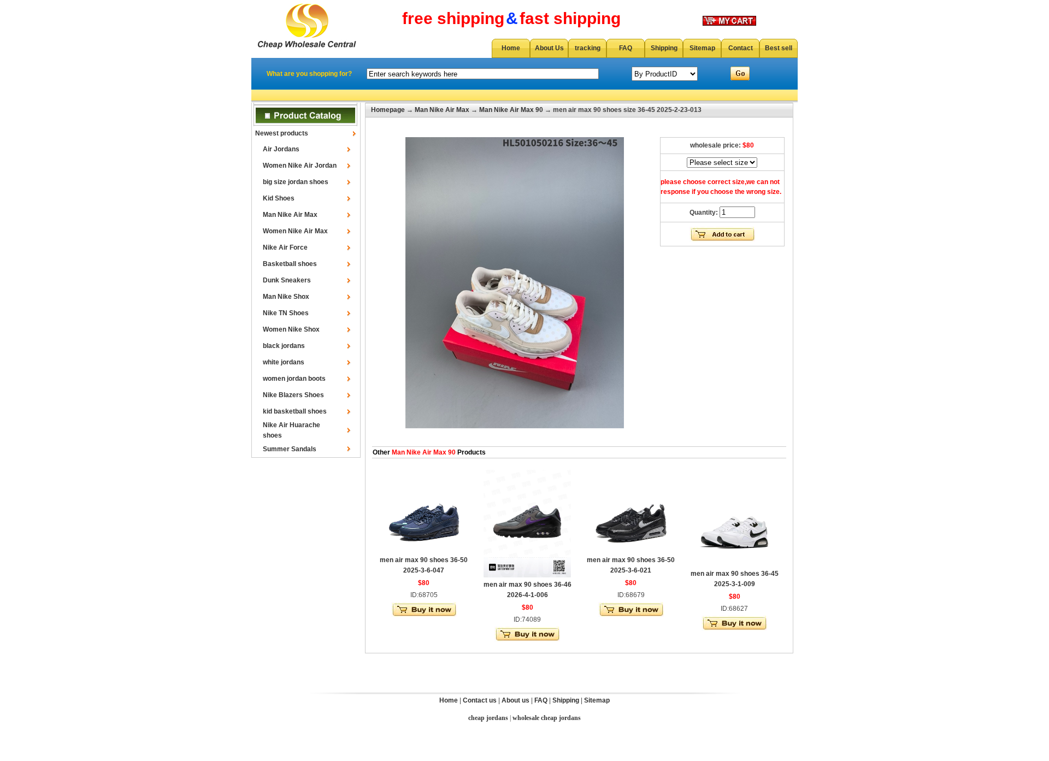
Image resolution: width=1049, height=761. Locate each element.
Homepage (388, 110)
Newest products (281, 133)
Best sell (778, 48)
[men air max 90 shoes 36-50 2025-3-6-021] (631, 550)
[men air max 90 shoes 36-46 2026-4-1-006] (527, 575)
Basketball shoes (290, 264)
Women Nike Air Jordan (300, 165)
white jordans (283, 362)
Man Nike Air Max (290, 215)
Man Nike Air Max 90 (511, 110)
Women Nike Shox (291, 329)
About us (515, 700)
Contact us (480, 700)
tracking (587, 48)
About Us (549, 48)
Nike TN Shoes (286, 313)
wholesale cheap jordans (546, 718)
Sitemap (702, 48)
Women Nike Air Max (295, 231)
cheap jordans (488, 718)
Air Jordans (281, 149)
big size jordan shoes (295, 182)
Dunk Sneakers (287, 280)
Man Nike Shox (286, 296)
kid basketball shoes (295, 411)
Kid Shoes (278, 198)
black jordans (284, 346)
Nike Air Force (285, 247)
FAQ (625, 48)
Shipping (664, 48)
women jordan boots (294, 378)
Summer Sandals (289, 449)
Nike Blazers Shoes (293, 395)
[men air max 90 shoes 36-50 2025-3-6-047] (424, 550)
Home (511, 48)
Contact (740, 48)
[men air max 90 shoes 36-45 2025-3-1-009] (734, 564)
